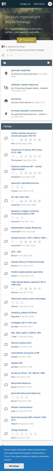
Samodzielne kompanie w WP (25, 353)
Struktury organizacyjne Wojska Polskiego (26, 50)
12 (39, 156)
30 (39, 201)
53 (26, 242)
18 (21, 140)
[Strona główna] (4, 4)
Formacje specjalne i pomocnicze (27, 110)
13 (30, 173)
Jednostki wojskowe (20, 70)
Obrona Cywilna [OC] (21, 342)
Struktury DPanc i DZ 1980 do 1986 (28, 373)
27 (26, 201)
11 (35, 156)
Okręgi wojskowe (19, 430)
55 (35, 242)
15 (39, 173)
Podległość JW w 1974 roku (24, 322)
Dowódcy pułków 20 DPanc (24, 312)
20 (30, 140)
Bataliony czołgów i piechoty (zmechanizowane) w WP (25, 212)
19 (26, 140)
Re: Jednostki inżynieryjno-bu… (24, 114)
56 (39, 242)
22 (39, 140)
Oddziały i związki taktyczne (24, 84)
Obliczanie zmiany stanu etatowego (28, 298)
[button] (11, 55)
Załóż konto (39, 4)
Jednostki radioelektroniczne (25, 183)
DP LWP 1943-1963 (20, 197)
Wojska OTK (17, 363)
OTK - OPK (16, 251)
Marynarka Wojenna (21, 383)
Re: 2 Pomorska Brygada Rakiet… (25, 88)
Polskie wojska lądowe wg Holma (27, 272)
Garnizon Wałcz (18, 102)
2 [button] (7, 55)
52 (21, 242)
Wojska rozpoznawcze (21, 407)
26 (21, 201)
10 (30, 156)
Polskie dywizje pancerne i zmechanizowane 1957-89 (24, 134)
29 (35, 201)
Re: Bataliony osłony (20, 74)
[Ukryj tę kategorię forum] (48, 63)
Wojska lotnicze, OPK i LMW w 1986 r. (29, 237)
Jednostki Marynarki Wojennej (25, 393)
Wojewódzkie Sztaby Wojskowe (26, 227)
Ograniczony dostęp (16, 46)
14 (35, 173)
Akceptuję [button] (14, 466)
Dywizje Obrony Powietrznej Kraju (27, 261)
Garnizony (16, 99)
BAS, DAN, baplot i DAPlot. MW (26, 332)
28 (30, 201)
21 (35, 140)
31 (39, 288)
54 (30, 242)
